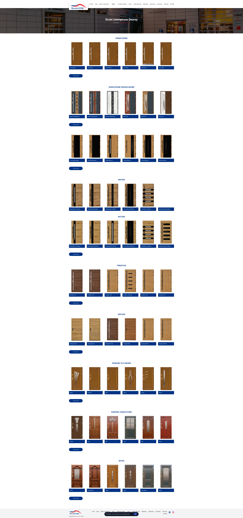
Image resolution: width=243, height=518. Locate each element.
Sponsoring (152, 4)
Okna (96, 4)
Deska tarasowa (137, 4)
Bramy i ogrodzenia (105, 511)
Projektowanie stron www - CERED (76, 516)
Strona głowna (116, 22)
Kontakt (172, 4)
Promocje (166, 4)
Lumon (130, 4)
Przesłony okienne (122, 4)
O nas (93, 511)
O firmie (91, 4)
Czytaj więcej (76, 75)
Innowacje (159, 4)
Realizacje (145, 4)
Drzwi (113, 511)
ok (135, 514)
